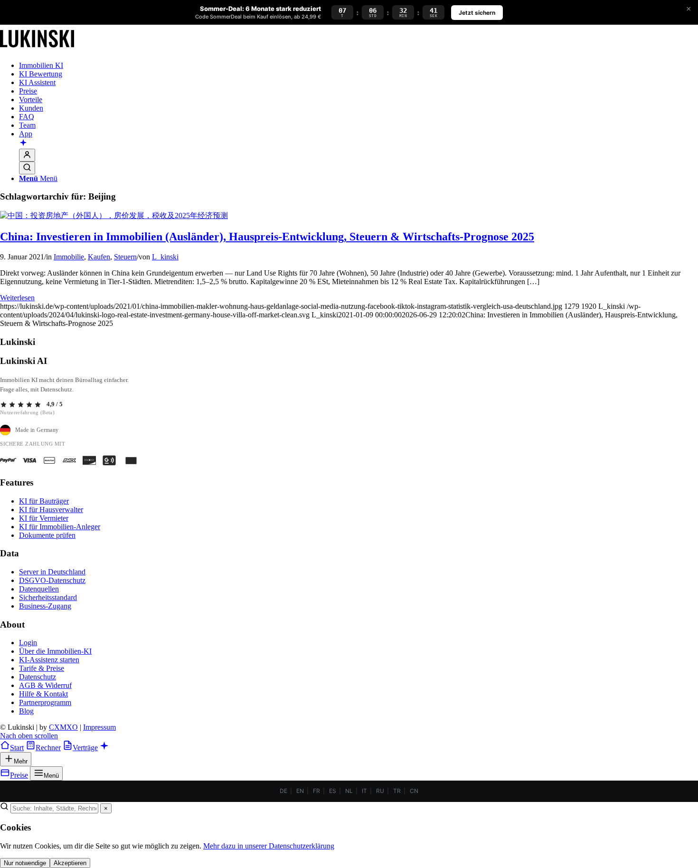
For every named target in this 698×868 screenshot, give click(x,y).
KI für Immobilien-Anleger (59, 527)
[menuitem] (358, 65)
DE (283, 790)
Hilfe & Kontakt (43, 694)
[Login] (27, 155)
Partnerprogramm (45, 702)
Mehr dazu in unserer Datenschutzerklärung (268, 846)
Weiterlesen (17, 298)
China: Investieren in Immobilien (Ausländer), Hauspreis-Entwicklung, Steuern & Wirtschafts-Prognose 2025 (267, 236)
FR (316, 790)
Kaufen (99, 257)
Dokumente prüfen (47, 535)
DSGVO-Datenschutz (52, 580)
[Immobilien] (37, 49)
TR (397, 790)
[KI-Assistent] (23, 143)
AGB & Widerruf (45, 685)
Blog (26, 711)
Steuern (125, 257)
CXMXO (63, 727)
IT (364, 790)
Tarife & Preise (41, 668)
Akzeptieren (70, 863)
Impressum (99, 727)
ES (332, 790)
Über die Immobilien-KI (55, 651)
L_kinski (165, 257)
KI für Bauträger (44, 501)
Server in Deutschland (52, 572)
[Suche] (27, 168)
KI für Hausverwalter (51, 510)
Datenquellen (39, 589)
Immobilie (69, 257)
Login (28, 643)
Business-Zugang (45, 606)
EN (300, 790)
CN (414, 790)
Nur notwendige (25, 863)
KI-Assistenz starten (49, 660)
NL (349, 790)
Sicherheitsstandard (48, 597)
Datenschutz (37, 677)
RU (380, 790)
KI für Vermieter (43, 518)
